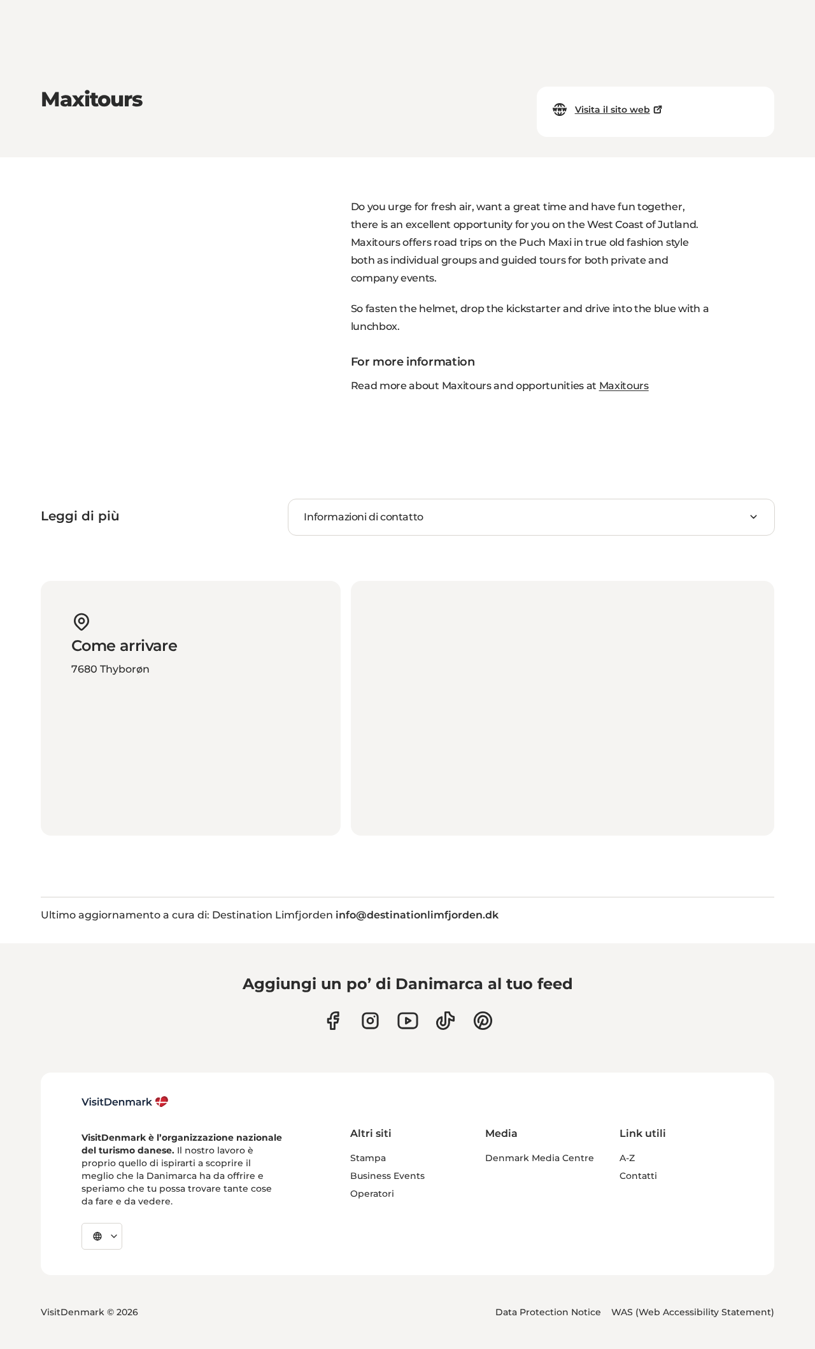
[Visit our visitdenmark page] (408, 1021)
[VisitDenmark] (125, 1102)
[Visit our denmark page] (333, 1021)
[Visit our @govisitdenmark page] (445, 1021)
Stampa (368, 1158)
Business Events (387, 1175)
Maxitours (624, 386)
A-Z (627, 1158)
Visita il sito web (612, 109)
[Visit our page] (370, 1021)
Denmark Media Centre (539, 1158)
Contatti (638, 1175)
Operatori (372, 1193)
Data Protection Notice (548, 1312)
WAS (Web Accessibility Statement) (692, 1312)
